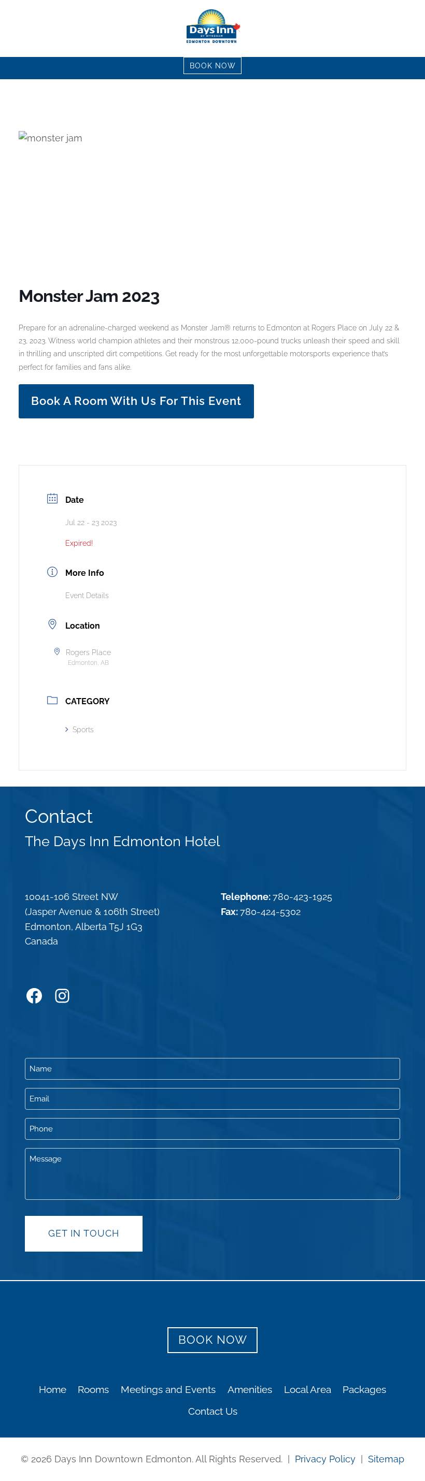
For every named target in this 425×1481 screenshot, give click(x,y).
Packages (364, 1389)
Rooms (93, 1389)
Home (52, 1389)
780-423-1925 (302, 896)
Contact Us (212, 1411)
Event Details (87, 595)
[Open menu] (409, 28)
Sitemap (386, 1459)
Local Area (307, 1389)
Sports (83, 729)
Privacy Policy (325, 1459)
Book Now (213, 65)
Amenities (250, 1389)
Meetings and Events (168, 1389)
